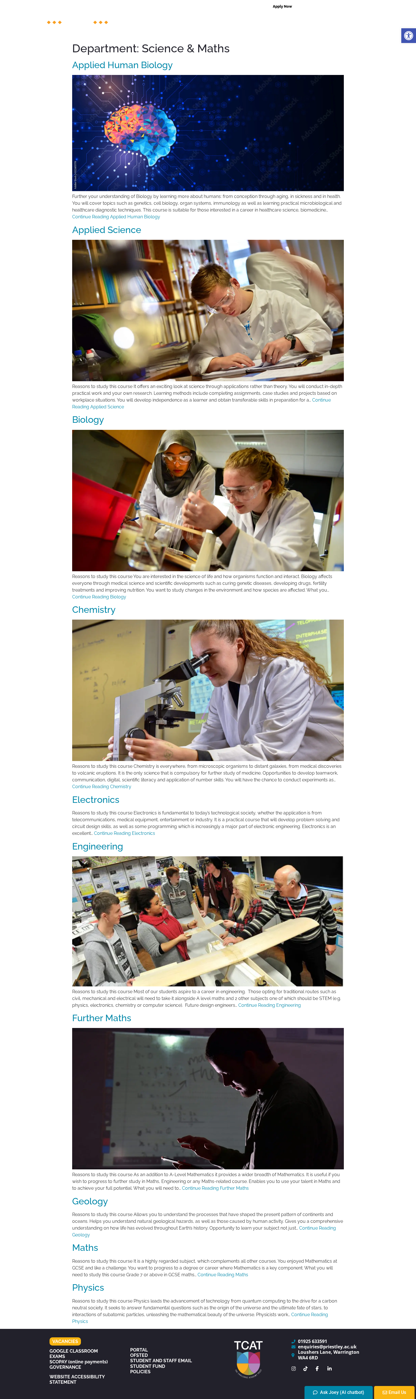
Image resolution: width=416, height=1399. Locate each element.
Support (223, 19)
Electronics (95, 799)
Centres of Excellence (311, 19)
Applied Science (106, 230)
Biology (88, 419)
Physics (88, 1287)
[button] (408, 35)
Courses (190, 19)
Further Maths (101, 1018)
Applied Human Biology (122, 65)
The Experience (238, 32)
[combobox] (329, 6)
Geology (90, 1201)
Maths (85, 1247)
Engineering (97, 846)
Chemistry (93, 609)
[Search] (363, 6)
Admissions (259, 19)
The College (153, 19)
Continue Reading (116, 216)
